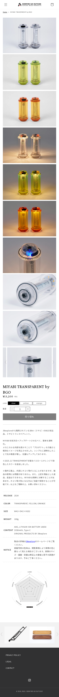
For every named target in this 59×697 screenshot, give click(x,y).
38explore (30, 541)
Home (5, 12)
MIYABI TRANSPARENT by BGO (21, 12)
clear (14, 403)
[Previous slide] (5, 362)
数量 (4, 409)
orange (40, 403)
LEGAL (9, 661)
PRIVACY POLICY (13, 655)
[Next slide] (53, 362)
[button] (6, 4)
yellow (27, 403)
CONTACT (10, 668)
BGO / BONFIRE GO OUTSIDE (32, 691)
